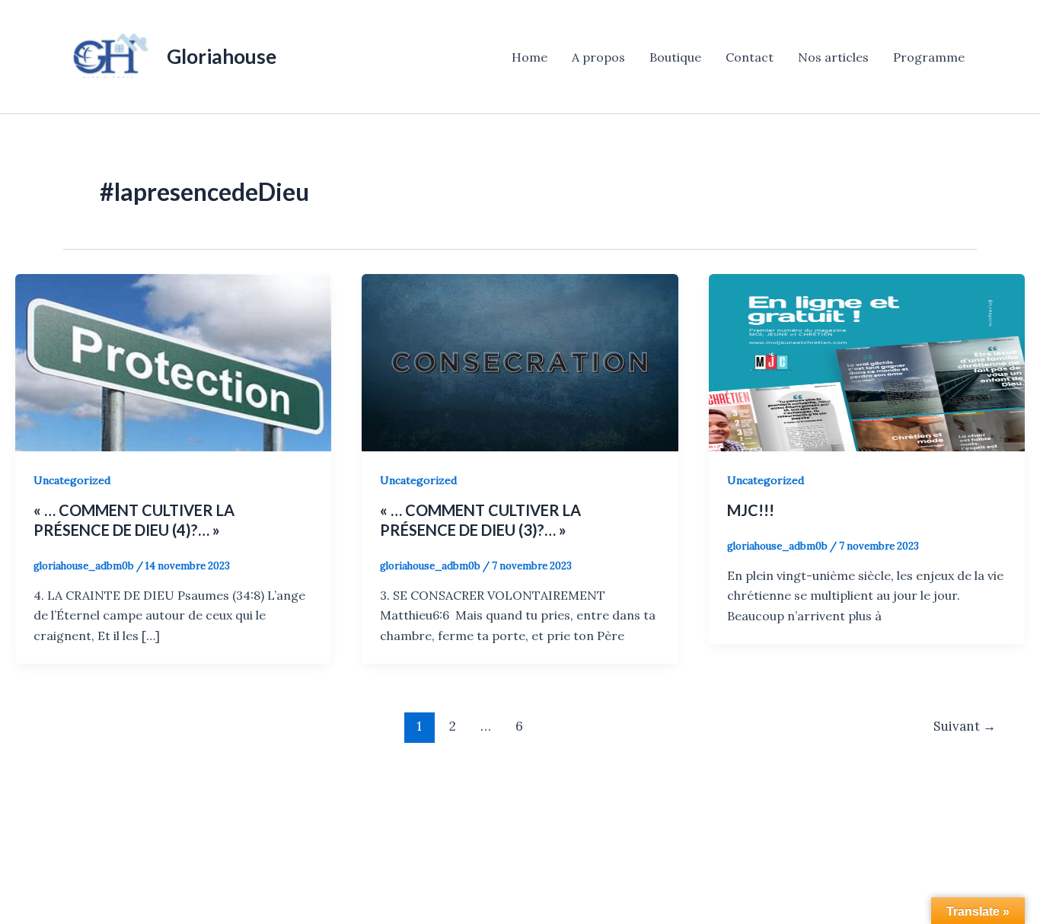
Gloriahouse (221, 56)
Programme (929, 57)
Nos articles (833, 57)
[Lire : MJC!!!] (867, 361)
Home (529, 57)
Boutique (675, 57)
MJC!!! (750, 510)
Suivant (964, 726)
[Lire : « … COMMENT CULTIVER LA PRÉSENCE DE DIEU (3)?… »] (520, 361)
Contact (750, 57)
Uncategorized (71, 480)
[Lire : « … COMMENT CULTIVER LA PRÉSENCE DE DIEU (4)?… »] (173, 361)
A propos (598, 57)
